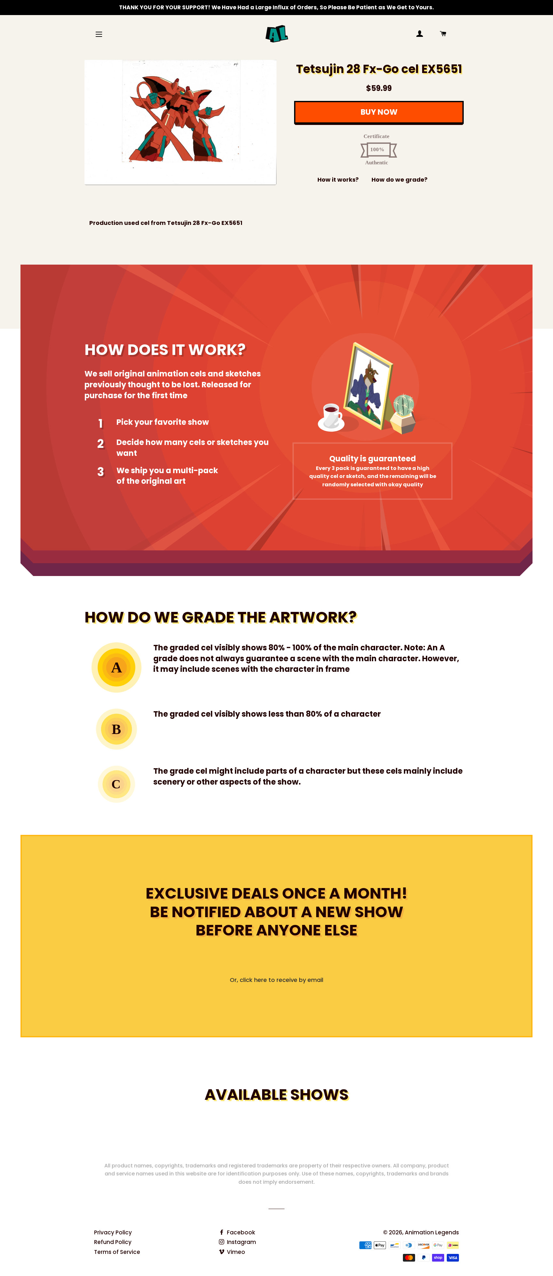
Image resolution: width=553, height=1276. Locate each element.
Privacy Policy (113, 1232)
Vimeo (235, 1252)
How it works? (338, 180)
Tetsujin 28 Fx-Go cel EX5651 (379, 69)
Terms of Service (117, 1252)
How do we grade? (400, 180)
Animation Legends (432, 1232)
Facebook (240, 1232)
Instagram (241, 1242)
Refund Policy (113, 1242)
